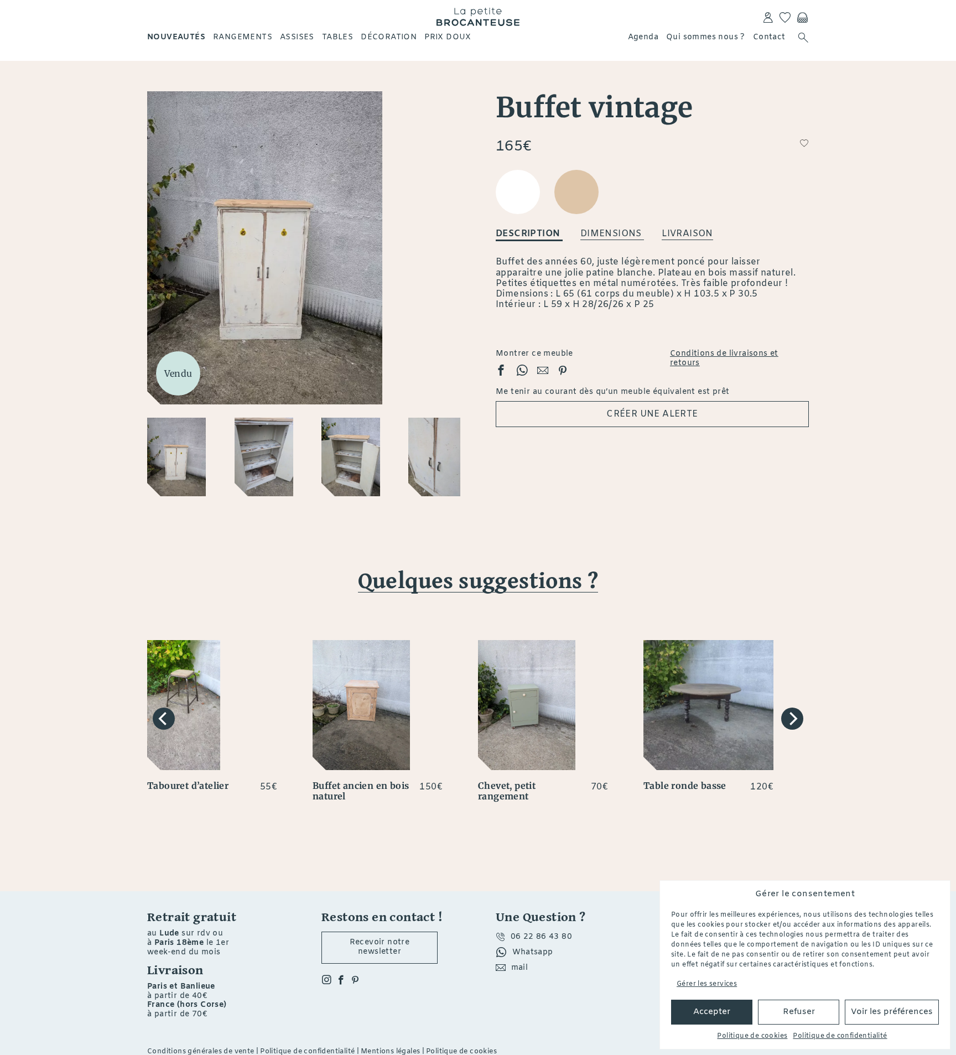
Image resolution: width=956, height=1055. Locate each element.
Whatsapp (532, 952)
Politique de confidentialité (840, 1036)
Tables (337, 37)
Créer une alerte (652, 414)
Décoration (389, 37)
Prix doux (447, 37)
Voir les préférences (892, 1011)
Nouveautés (176, 37)
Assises (297, 37)
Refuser (799, 1011)
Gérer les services (707, 984)
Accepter (711, 1011)
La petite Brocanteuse (478, 16)
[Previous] (164, 719)
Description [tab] (529, 234)
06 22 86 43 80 (542, 937)
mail (519, 968)
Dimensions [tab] (612, 234)
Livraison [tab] (687, 234)
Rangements (242, 37)
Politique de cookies (752, 1036)
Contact (769, 37)
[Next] (792, 719)
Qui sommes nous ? (705, 37)
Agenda (643, 37)
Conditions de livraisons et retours (724, 359)
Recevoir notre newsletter (380, 947)
